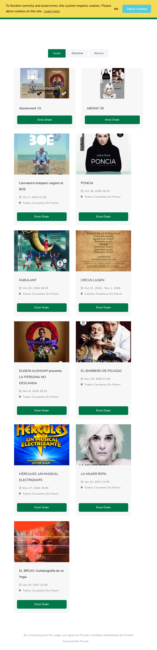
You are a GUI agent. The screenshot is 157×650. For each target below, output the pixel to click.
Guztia (57, 53)
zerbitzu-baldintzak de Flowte (112, 635)
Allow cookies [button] (137, 9)
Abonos (99, 53)
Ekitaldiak (77, 53)
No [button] (116, 9)
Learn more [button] (52, 11)
